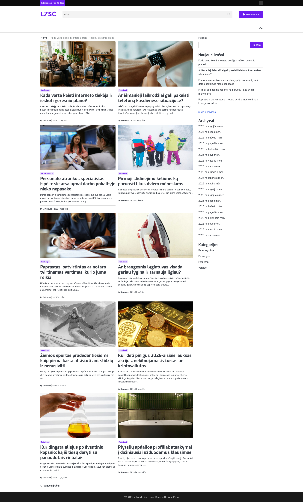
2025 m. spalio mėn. (209, 183)
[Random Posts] (260, 28)
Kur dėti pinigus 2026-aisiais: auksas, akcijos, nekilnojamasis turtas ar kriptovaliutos (155, 361)
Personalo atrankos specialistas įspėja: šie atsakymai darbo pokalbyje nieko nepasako (77, 184)
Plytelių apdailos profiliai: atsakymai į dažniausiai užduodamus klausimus (155, 449)
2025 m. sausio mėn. (210, 235)
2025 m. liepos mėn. (209, 200)
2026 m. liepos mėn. (209, 131)
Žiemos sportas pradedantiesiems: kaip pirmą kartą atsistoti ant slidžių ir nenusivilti (76, 361)
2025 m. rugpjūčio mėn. (211, 195)
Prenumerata (252, 14)
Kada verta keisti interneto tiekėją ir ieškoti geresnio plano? (76, 98)
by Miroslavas (46, 209)
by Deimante (45, 120)
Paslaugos (45, 90)
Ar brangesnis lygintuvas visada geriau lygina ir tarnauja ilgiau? (150, 269)
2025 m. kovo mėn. (209, 223)
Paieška (202, 37)
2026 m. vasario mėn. (210, 160)
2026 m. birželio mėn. (210, 137)
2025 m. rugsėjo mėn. (210, 189)
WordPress (173, 497)
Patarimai (123, 90)
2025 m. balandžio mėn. (211, 217)
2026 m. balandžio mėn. (211, 149)
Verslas (202, 267)
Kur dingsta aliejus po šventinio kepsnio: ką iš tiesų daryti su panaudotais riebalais (71, 452)
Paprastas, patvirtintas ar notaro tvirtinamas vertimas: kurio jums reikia (73, 272)
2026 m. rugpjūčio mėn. (211, 126)
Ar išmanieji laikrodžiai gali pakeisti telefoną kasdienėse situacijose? (153, 98)
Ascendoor (149, 497)
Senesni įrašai (51, 485)
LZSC (48, 14)
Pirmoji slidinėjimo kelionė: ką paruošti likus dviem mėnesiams (150, 181)
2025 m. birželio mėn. (210, 206)
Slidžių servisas (207, 111)
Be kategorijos (47, 173)
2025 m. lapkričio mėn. (211, 177)
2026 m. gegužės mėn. (211, 143)
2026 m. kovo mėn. (209, 154)
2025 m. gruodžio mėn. (211, 172)
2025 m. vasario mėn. (210, 229)
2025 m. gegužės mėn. (211, 212)
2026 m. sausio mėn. (210, 166)
